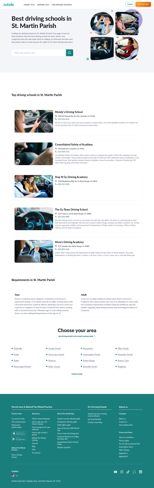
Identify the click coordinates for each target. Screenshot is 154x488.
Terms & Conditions (126, 437)
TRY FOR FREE (143, 4)
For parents (36, 453)
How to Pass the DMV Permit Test (68, 429)
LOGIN (130, 4)
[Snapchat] (134, 472)
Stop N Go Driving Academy (71, 177)
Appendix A (123, 453)
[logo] (8, 4)
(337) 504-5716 (63, 151)
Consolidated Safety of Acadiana (74, 144)
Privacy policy (124, 440)
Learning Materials (94, 419)
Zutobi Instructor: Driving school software (97, 415)
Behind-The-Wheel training (39, 439)
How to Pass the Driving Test (68, 433)
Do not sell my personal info (129, 444)
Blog (33, 446)
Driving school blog (95, 422)
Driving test (43, 5)
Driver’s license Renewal (41, 419)
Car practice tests (18, 419)
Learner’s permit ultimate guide (68, 419)
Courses (35, 443)
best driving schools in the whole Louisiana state (75, 336)
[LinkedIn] (140, 472)
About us (122, 419)
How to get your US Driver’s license (39, 423)
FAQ (33, 449)
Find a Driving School (17, 456)
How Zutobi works (126, 425)
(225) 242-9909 (63, 216)
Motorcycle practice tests (17, 426)
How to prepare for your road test (41, 428)
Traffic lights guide (64, 425)
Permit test (29, 5)
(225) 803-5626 (63, 249)
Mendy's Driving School (69, 112)
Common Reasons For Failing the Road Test (68, 437)
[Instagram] (122, 472)
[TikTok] (128, 472)
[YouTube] (115, 472)
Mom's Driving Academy (69, 242)
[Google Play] (19, 439)
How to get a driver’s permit (40, 433)
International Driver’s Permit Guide (67, 443)
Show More (77, 374)
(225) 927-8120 (63, 184)
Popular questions (64, 447)
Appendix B (123, 456)
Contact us (123, 422)
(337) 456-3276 (63, 119)
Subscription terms (126, 447)
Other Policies (124, 450)
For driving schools (62, 5)
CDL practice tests (18, 422)
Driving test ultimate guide (67, 422)
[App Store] (19, 433)
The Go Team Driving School (71, 209)
